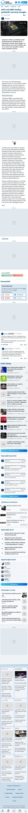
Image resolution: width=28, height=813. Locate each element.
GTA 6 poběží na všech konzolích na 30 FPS (20, 716)
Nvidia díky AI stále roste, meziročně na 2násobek (15, 376)
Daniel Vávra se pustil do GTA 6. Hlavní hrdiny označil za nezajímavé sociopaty (20, 688)
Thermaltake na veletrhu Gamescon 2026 (15, 384)
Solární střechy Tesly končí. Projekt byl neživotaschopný (15, 410)
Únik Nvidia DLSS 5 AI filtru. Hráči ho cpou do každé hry (11, 600)
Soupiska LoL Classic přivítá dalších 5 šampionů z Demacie (6, 751)
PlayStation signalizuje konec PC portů (20, 721)
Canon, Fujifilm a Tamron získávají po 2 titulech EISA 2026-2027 (20, 768)
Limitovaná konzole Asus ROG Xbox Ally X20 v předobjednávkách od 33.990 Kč (17, 434)
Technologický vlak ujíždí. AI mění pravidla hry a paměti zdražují (6, 717)
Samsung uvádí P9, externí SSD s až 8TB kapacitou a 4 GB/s (19, 778)
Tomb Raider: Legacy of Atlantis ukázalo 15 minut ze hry (20, 711)
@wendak (5, 351)
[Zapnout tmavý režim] (19, 2)
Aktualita (7, 6)
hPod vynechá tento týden (21, 683)
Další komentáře (14, 496)
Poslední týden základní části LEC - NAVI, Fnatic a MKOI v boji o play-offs (7, 739)
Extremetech (5, 238)
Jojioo (6, 348)
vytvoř (15, 290)
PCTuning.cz (5, 615)
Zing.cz (3, 603)
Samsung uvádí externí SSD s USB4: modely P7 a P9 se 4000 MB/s (16, 393)
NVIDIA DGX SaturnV (7, 95)
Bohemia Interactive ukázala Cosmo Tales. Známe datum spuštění (6, 695)
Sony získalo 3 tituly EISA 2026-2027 (20, 772)
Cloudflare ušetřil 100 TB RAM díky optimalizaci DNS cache (7, 723)
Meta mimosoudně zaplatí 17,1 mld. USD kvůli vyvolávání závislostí (16, 369)
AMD (19, 6)
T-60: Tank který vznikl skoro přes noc (11, 594)
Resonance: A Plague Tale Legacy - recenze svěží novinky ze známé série (6, 688)
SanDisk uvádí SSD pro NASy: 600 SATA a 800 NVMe (16, 442)
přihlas (24, 288)
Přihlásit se (24, 2)
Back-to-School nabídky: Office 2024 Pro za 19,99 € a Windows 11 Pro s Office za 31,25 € (17, 402)
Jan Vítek (7, 18)
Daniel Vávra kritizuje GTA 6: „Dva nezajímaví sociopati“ (6, 773)
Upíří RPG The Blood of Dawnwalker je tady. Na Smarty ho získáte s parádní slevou (6, 681)
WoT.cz (3, 596)
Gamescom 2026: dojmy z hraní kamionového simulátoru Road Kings (7, 779)
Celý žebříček (14, 584)
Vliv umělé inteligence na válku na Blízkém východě (11, 613)
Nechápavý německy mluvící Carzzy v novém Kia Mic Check (6, 745)
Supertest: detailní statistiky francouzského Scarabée (10, 606)
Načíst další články (14, 450)
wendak (6, 333)
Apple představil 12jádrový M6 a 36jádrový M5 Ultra (17, 426)
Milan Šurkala (10, 372)
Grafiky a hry (13, 6)
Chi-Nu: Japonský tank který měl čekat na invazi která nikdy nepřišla (11, 619)
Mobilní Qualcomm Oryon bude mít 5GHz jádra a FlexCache (16, 418)
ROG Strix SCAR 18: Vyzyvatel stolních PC (20, 679)
